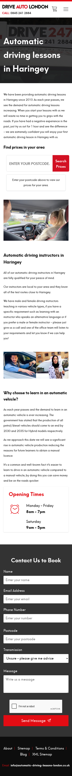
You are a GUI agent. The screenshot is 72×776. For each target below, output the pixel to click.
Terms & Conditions (49, 748)
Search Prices (60, 163)
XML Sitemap (42, 754)
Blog (23, 754)
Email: (36, 765)
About (7, 748)
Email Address (14, 591)
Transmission (12, 650)
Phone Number (14, 610)
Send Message (33, 720)
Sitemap (24, 748)
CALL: (16, 12)
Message (10, 671)
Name (8, 571)
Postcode (10, 631)
